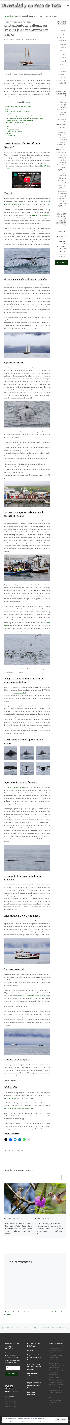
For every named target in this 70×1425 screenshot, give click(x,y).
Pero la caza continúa (13, 129)
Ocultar (28, 102)
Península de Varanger (62, 76)
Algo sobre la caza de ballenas (15, 122)
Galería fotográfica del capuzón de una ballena (20, 120)
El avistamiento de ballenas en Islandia (17, 112)
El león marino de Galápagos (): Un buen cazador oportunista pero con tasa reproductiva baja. (61, 112)
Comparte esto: (11, 136)
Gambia (64, 58)
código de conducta (19, 693)
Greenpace (18, 804)
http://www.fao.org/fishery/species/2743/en (18, 1098)
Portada (6, 16)
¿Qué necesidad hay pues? (14, 131)
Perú (64, 54)
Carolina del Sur (61, 37)
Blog (11, 16)
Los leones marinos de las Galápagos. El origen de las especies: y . (61, 137)
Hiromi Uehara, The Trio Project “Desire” (18, 107)
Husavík (7, 109)
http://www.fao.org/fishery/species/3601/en (18, 1108)
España (64, 34)
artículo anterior (11, 379)
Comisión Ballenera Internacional (17, 787)
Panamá (63, 47)
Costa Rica (63, 44)
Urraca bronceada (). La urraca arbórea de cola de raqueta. (61, 179)
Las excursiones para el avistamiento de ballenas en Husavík (24, 116)
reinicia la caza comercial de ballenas (32, 996)
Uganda (63, 61)
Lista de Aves (62, 30)
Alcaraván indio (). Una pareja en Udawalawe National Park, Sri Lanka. (61, 160)
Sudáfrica (63, 64)
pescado (34, 215)
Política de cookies (43, 1422)
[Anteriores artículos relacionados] (58, 1177)
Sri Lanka (63, 68)
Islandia (63, 71)
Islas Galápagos (61, 51)
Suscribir (61, 262)
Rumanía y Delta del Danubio (61, 82)
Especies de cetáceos (13, 114)
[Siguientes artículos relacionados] (64, 1177)
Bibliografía (8, 133)
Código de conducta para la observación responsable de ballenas (25, 118)
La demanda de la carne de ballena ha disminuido (20, 125)
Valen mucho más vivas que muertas (17, 127)
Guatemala (62, 41)
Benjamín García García (14, 39)
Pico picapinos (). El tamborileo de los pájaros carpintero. (61, 197)
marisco (47, 215)
